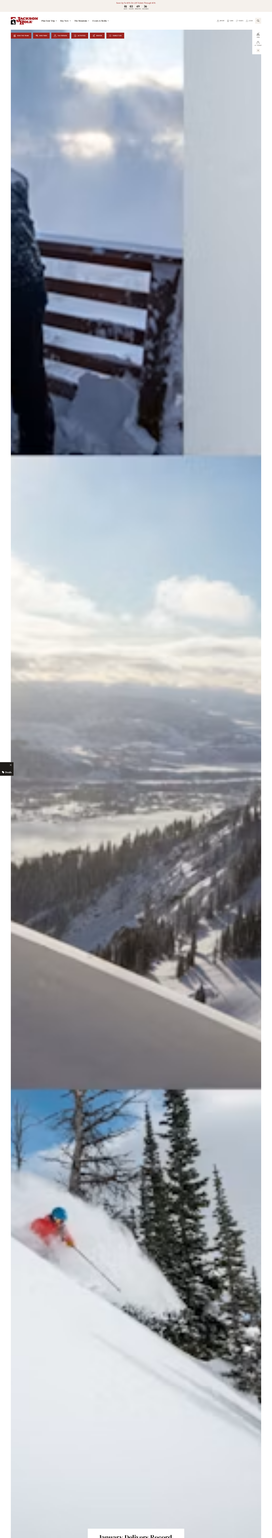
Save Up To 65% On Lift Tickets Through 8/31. (136, 3)
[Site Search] (258, 21)
